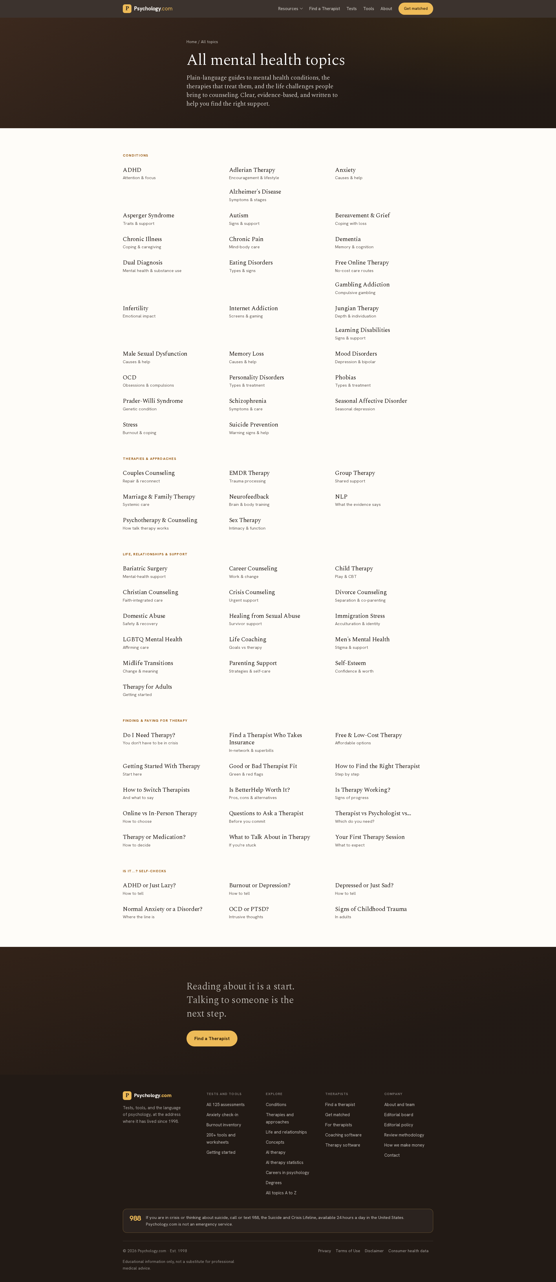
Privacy (324, 1250)
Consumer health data (408, 1250)
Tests (351, 8)
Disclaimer (374, 1250)
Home (191, 41)
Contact (392, 1155)
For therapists (338, 1124)
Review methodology (404, 1135)
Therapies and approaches (280, 1118)
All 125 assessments (225, 1104)
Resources (288, 8)
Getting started (220, 1152)
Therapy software (342, 1145)
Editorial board (398, 1114)
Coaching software (343, 1135)
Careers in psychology (287, 1172)
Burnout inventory (223, 1124)
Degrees (274, 1182)
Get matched (416, 8)
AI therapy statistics (284, 1162)
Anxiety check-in (222, 1114)
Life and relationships (286, 1132)
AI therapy (276, 1152)
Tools (368, 8)
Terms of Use (348, 1250)
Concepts (275, 1142)
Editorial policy (398, 1124)
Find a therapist (340, 1104)
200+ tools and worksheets (220, 1138)
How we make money (404, 1145)
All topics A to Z (281, 1192)
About (386, 8)
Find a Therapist (324, 8)
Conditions (276, 1104)
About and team (399, 1104)
